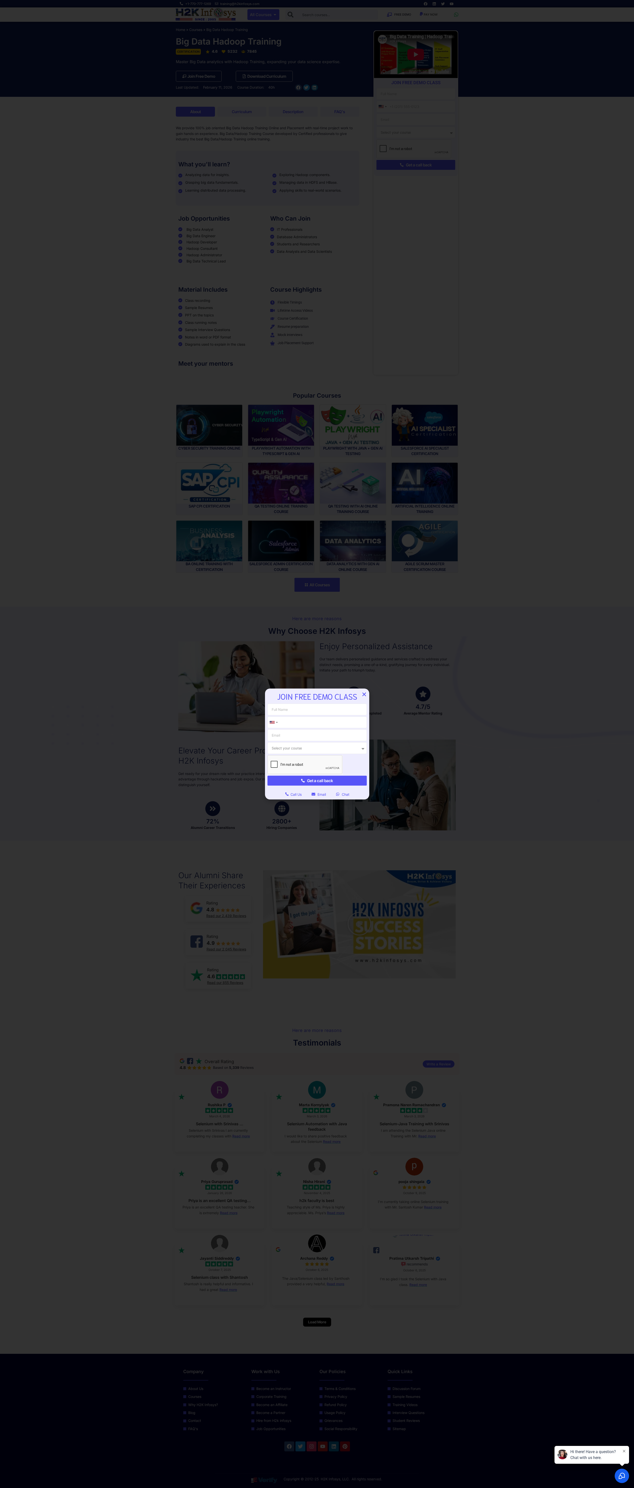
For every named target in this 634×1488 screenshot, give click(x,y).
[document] (317, 744)
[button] (364, 694)
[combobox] (273, 722)
